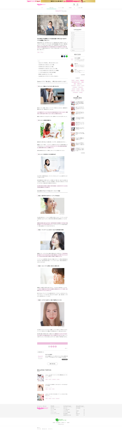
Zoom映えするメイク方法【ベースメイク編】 (46, 64)
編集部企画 (82, 80)
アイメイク (50, 377)
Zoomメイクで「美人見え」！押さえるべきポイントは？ (48, 62)
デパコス (78, 90)
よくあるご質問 (80, 7)
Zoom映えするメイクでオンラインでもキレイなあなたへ (48, 76)
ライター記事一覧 (64, 359)
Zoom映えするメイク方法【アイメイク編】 (46, 66)
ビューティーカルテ (53, 412)
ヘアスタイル (75, 87)
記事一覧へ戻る (52, 363)
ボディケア (72, 38)
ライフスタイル (75, 92)
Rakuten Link (78, 413)
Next (66, 348)
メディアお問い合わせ (66, 409)
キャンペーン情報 (61, 7)
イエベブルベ (54, 379)
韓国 (74, 83)
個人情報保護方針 (58, 422)
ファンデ (82, 90)
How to (38, 52)
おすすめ (50, 398)
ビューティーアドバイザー (54, 413)
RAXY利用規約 (65, 413)
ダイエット (73, 90)
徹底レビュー (79, 83)
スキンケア (72, 32)
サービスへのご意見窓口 (66, 412)
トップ (42, 7)
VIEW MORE (83, 74)
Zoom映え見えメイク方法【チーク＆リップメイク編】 (48, 68)
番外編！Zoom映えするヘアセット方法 (45, 74)
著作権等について (63, 422)
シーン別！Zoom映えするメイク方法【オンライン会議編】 (49, 70)
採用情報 (68, 422)
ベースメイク (73, 34)
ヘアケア (72, 40)
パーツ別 (58, 379)
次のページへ (52, 343)
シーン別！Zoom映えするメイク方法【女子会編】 (47, 72)
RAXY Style (51, 7)
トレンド (42, 52)
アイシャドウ (73, 85)
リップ (83, 85)
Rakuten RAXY (41, 4)
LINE (76, 412)
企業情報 (54, 422)
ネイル (72, 42)
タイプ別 (81, 92)
